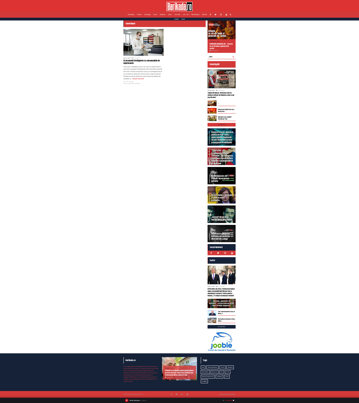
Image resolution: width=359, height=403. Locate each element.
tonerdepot (137, 83)
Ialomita (230, 367)
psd (222, 372)
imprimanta (131, 83)
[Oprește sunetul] (223, 400)
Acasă (183, 19)
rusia (226, 376)
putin (227, 372)
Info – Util (186, 14)
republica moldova (208, 376)
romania (219, 376)
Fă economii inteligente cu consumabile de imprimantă (141, 62)
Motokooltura (195, 14)
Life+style (177, 14)
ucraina (204, 381)
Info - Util (125, 81)
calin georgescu (212, 367)
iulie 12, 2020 (126, 58)
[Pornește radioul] (126, 400)
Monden (204, 14)
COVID (222, 367)
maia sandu (205, 372)
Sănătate (162, 14)
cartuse (125, 83)
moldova (214, 372)
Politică (139, 14)
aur (203, 367)
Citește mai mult (138, 79)
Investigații (147, 14)
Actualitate (131, 14)
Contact (176, 19)
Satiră (170, 14)
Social (155, 14)
